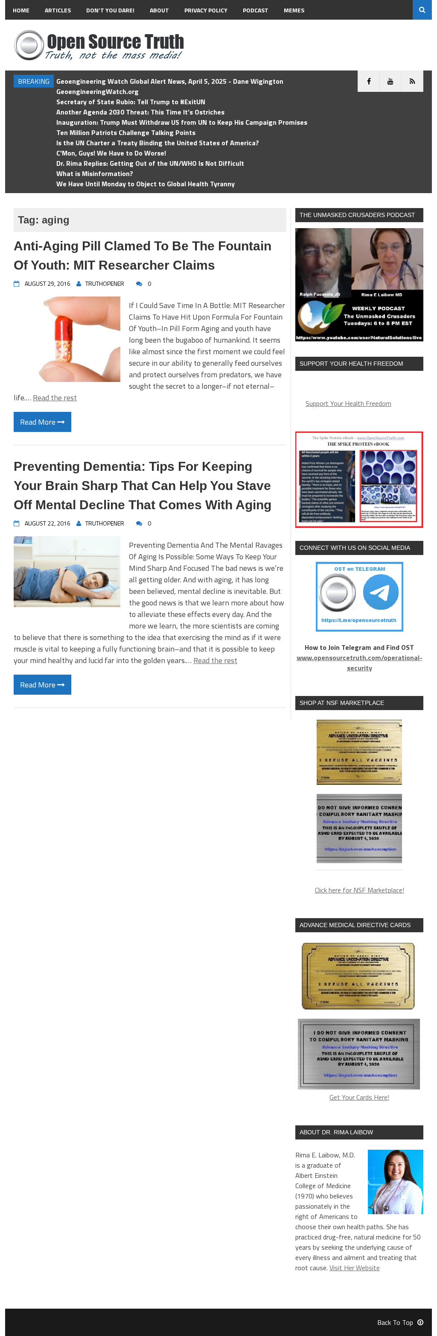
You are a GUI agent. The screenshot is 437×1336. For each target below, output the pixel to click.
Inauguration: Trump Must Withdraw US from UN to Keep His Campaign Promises (181, 122)
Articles (58, 10)
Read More (38, 422)
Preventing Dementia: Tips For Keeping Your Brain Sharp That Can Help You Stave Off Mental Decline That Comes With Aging (142, 485)
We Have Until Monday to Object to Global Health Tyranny (145, 184)
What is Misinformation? (94, 173)
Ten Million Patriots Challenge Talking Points (125, 132)
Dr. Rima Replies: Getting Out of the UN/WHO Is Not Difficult (150, 163)
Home (21, 10)
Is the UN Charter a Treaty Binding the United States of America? (157, 143)
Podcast (255, 10)
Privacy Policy (205, 10)
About (159, 10)
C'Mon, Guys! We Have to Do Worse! (111, 153)
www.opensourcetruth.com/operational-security (359, 662)
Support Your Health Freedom (348, 403)
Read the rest (55, 397)
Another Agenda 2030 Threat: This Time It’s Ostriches (140, 112)
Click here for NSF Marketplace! (359, 890)
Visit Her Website (354, 1268)
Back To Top (395, 1322)
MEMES (294, 10)
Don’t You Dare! (110, 10)
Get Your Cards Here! (359, 1097)
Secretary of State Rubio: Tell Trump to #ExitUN (130, 102)
